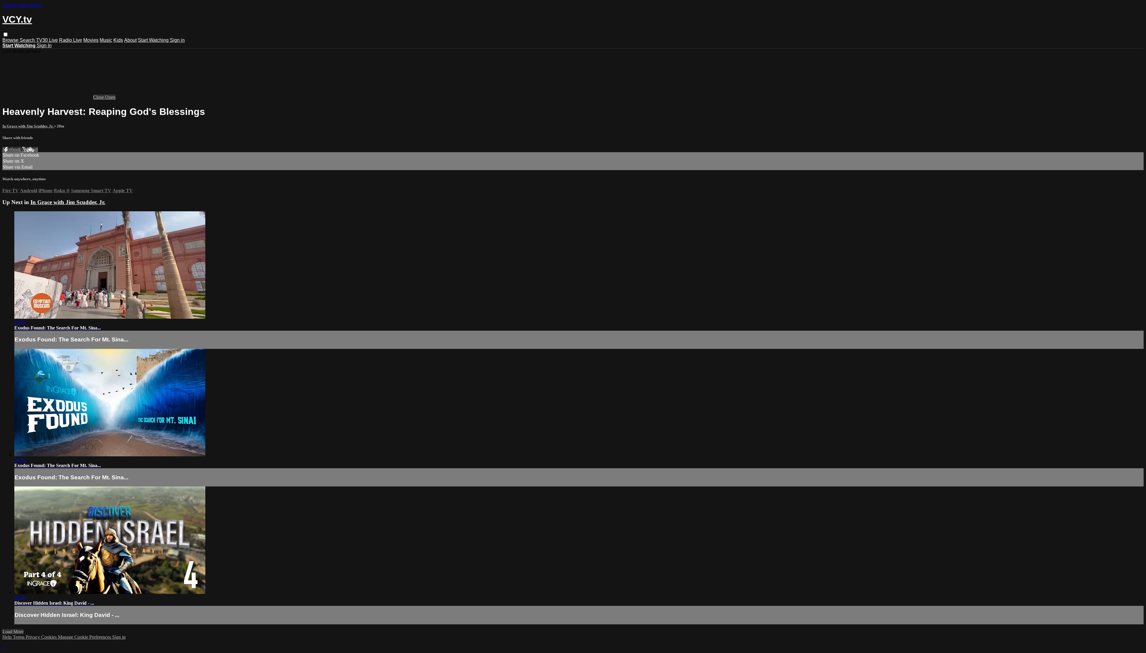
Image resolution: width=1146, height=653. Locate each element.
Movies (90, 40)
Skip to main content (21, 4)
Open (110, 97)
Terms (19, 637)
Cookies (49, 637)
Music (106, 40)
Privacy (33, 637)
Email (32, 149)
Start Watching (154, 40)
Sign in (177, 40)
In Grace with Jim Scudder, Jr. (28, 126)
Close (99, 97)
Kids (118, 40)
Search (28, 40)
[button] (5, 34)
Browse (11, 40)
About (130, 40)
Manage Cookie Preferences (85, 637)
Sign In (44, 45)
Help (7, 637)
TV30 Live (47, 40)
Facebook (12, 149)
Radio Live (70, 40)
